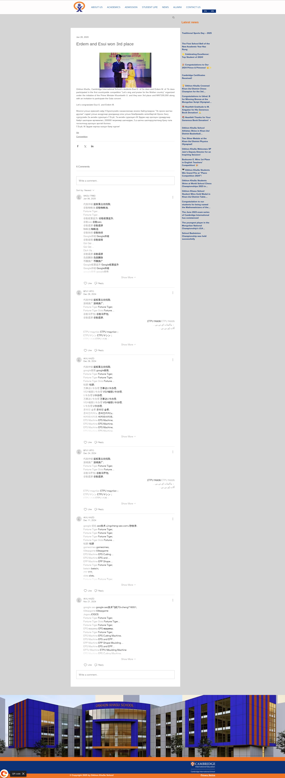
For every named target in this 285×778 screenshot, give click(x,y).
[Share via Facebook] (77, 146)
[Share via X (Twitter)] (85, 146)
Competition (82, 136)
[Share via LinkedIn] (92, 146)
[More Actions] (173, 197)
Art (77, 132)
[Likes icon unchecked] (85, 283)
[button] (173, 17)
